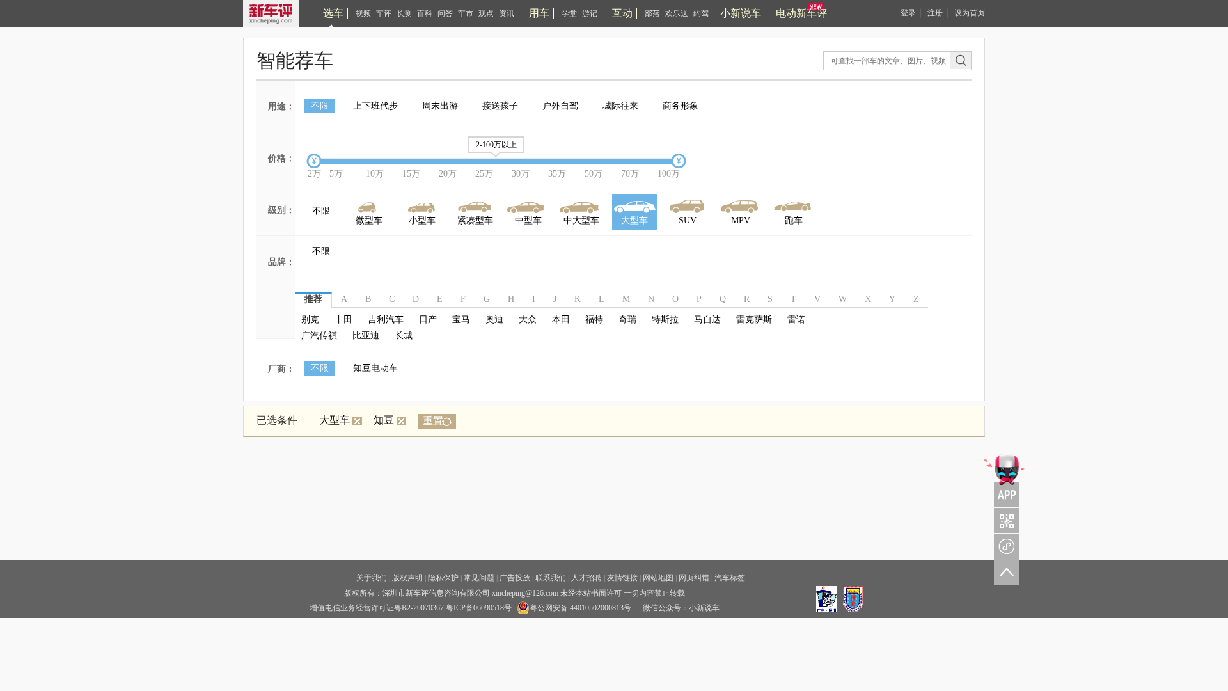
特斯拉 (665, 319)
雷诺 (796, 319)
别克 (310, 319)
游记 (589, 13)
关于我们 (371, 577)
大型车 (334, 420)
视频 (363, 13)
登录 (908, 12)
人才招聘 (586, 577)
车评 (383, 13)
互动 (622, 13)
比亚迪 (365, 335)
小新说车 (740, 13)
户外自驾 (560, 106)
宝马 (461, 319)
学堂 (569, 13)
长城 (404, 335)
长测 (404, 13)
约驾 (701, 13)
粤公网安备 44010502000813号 (580, 607)
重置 (433, 420)
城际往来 (620, 106)
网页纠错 (694, 577)
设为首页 (969, 12)
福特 (594, 319)
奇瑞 (627, 319)
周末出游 (440, 106)
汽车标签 (729, 577)
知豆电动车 (375, 368)
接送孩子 (500, 106)
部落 (652, 13)
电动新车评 (801, 13)
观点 (486, 13)
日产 (428, 319)
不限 (320, 106)
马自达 (707, 319)
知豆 (384, 420)
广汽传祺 (319, 335)
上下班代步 (375, 106)
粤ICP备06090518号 (479, 607)
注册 (935, 12)
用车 (539, 13)
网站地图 (658, 577)
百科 (424, 13)
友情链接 (622, 577)
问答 (445, 13)
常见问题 (479, 577)
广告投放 (515, 577)
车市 (465, 13)
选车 (333, 13)
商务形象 (680, 106)
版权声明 (407, 577)
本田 (561, 319)
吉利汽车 (386, 319)
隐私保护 (443, 577)
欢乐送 (676, 13)
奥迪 (494, 319)
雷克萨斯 (754, 319)
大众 (528, 319)
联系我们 (550, 577)
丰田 (343, 319)
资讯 (506, 13)
